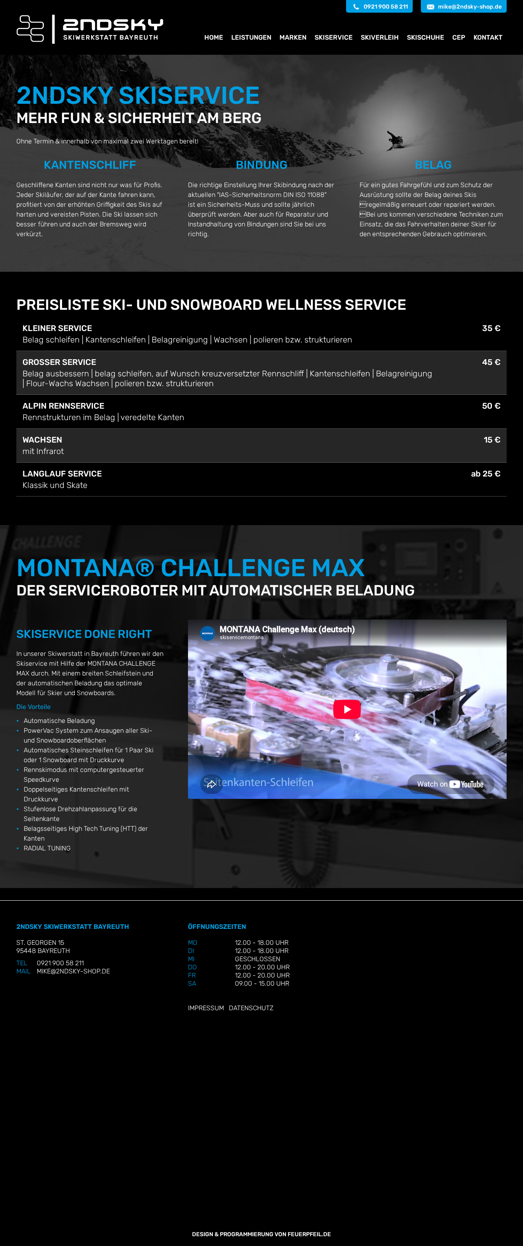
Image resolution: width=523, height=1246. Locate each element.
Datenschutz (251, 1008)
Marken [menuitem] (292, 37)
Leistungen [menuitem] (251, 37)
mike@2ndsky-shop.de (470, 6)
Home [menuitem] (213, 37)
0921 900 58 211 (386, 6)
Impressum (206, 1008)
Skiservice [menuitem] (334, 37)
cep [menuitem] (458, 37)
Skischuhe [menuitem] (425, 37)
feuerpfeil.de (309, 1234)
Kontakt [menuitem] (488, 37)
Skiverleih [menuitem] (380, 37)
